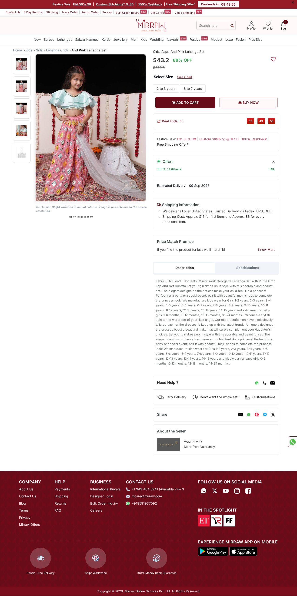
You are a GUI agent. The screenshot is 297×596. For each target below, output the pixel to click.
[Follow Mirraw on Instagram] (237, 491)
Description (184, 268)
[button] (21, 64)
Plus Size (255, 39)
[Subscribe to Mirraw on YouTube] (226, 491)
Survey (107, 12)
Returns (60, 503)
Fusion (241, 39)
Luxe (229, 39)
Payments (62, 489)
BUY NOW (250, 102)
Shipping (61, 496)
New (37, 39)
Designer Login (101, 496)
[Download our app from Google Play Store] (213, 551)
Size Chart (184, 77)
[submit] (232, 25)
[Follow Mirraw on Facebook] (248, 491)
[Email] (272, 383)
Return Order (90, 12)
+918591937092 (144, 503)
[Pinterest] (256, 414)
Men (134, 39)
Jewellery (120, 39)
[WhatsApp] (256, 383)
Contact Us (13, 12)
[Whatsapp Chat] (292, 441)
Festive (198, 39)
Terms (23, 510)
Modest (216, 39)
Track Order (70, 12)
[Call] (264, 383)
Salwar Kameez (87, 39)
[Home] (151, 25)
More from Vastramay (199, 447)
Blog (22, 503)
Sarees (49, 39)
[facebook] (265, 414)
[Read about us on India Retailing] (216, 520)
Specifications (247, 268)
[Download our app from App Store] (243, 551)
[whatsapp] (248, 414)
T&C (272, 169)
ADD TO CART (187, 102)
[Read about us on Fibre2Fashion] (229, 520)
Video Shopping (188, 12)
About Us (26, 489)
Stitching (52, 12)
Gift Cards (160, 12)
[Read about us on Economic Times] (204, 520)
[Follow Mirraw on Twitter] (215, 491)
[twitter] (273, 414)
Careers (96, 510)
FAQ (58, 510)
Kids (143, 39)
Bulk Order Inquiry (131, 12)
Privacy (24, 517)
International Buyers (105, 489)
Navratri (176, 39)
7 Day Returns (33, 12)
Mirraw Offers (29, 524)
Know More (266, 249)
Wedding (157, 39)
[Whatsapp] (203, 491)
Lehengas (64, 39)
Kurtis (106, 39)
